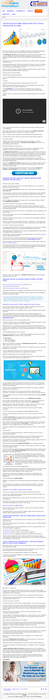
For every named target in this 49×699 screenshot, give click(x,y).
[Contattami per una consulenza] (24, 671)
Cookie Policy (7, 690)
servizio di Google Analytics (10, 243)
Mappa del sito (16, 689)
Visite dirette (8, 286)
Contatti (14, 14)
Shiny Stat (7, 532)
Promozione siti (6, 14)
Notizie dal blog (7, 689)
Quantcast (6, 533)
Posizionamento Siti (20, 11)
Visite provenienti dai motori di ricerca (14, 284)
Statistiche (38, 11)
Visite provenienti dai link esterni (13, 288)
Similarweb (7, 530)
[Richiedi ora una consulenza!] (24, 173)
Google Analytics (13, 90)
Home (3, 11)
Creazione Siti (30, 11)
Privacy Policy (24, 689)
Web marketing (10, 11)
